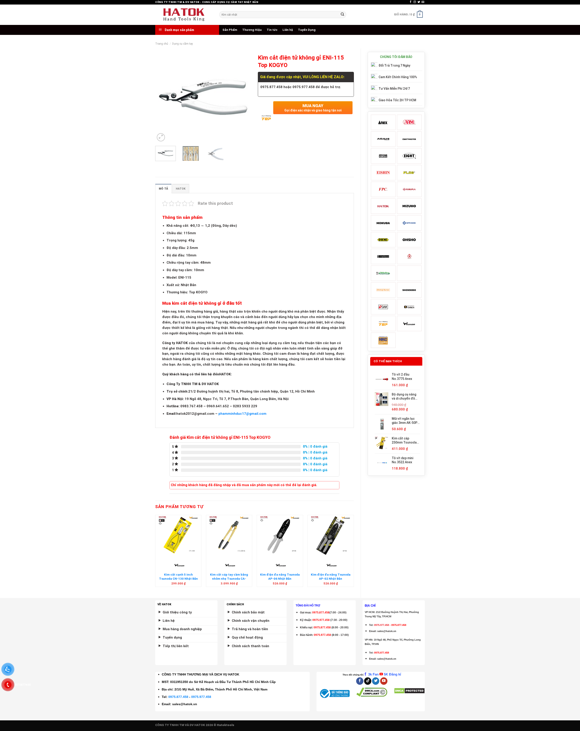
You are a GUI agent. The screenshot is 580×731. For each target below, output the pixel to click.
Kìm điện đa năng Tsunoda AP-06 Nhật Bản (280, 576)
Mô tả (163, 188)
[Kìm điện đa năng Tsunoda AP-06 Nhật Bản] (280, 535)
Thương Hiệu (252, 29)
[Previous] (163, 97)
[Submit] (342, 14)
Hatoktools (225, 725)
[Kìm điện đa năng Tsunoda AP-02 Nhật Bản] (331, 535)
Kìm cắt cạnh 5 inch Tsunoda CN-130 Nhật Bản (178, 576)
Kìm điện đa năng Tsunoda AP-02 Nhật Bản (330, 576)
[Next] (243, 97)
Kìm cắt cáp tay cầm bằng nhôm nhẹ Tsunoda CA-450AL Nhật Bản (229, 578)
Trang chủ (161, 43)
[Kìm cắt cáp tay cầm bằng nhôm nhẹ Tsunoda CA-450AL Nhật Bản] (229, 535)
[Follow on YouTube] (383, 681)
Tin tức (272, 29)
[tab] (163, 188)
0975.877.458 (178, 697)
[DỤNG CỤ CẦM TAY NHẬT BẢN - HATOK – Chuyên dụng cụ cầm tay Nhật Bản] (184, 14)
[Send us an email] (423, 2)
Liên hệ (288, 29)
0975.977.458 (321, 620)
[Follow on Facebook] (410, 2)
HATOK (181, 188)
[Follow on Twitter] (419, 2)
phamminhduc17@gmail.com (242, 414)
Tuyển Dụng (307, 29)
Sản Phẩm (229, 29)
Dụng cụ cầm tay (182, 43)
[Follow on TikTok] (367, 681)
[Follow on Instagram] (414, 2)
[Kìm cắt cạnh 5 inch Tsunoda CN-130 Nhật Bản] (178, 535)
